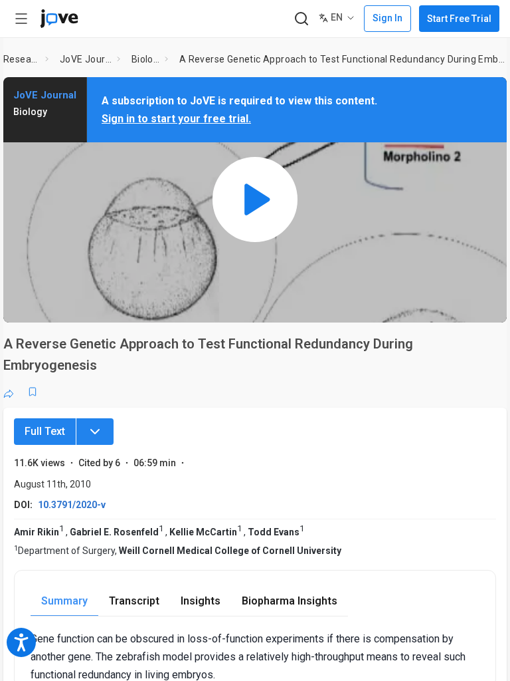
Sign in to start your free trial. (176, 118)
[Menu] (95, 431)
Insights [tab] (200, 601)
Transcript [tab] (134, 601)
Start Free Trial (459, 18)
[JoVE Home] (59, 18)
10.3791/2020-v (72, 504)
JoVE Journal (86, 59)
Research (21, 59)
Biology (145, 59)
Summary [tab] (64, 601)
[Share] (8, 391)
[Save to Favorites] (32, 391)
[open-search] (301, 19)
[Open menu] (21, 18)
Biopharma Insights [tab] (289, 601)
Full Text (45, 431)
